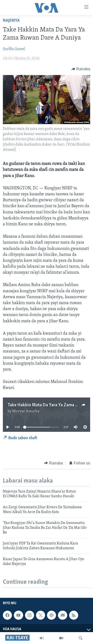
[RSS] (73, 615)
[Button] (81, 69)
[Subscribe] (62, 615)
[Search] (80, 638)
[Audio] (42, 638)
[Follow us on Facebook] (7, 615)
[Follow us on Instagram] (29, 615)
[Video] (61, 638)
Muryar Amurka (25, 411)
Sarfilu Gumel (14, 49)
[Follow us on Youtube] (18, 615)
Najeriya (11, 21)
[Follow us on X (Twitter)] (40, 615)
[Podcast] (51, 615)
